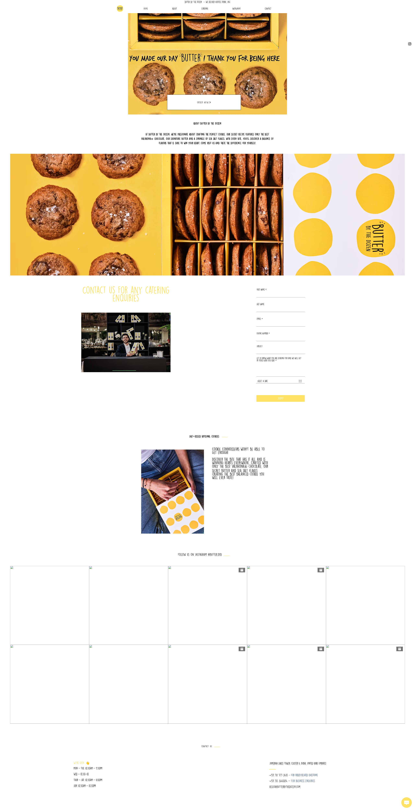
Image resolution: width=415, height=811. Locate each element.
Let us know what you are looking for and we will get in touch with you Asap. (279, 359)
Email (259, 319)
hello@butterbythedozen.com (284, 787)
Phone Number (262, 333)
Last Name (260, 304)
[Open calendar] (300, 381)
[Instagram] (410, 44)
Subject (259, 346)
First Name (261, 290)
